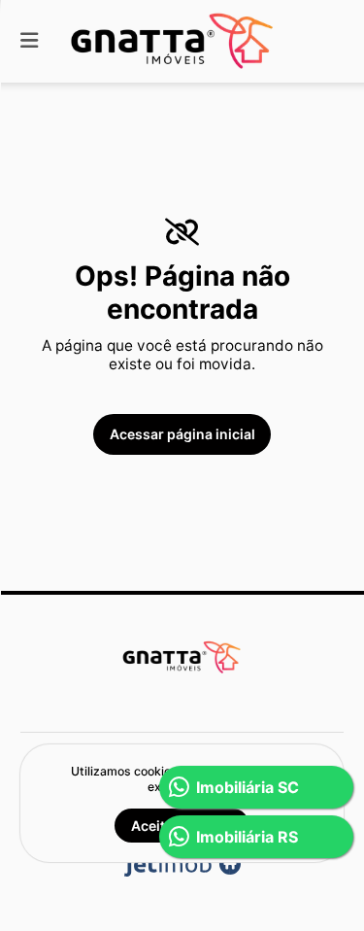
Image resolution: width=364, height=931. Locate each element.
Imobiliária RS (247, 836)
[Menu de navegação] (29, 41)
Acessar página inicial (182, 434)
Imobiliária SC (247, 787)
